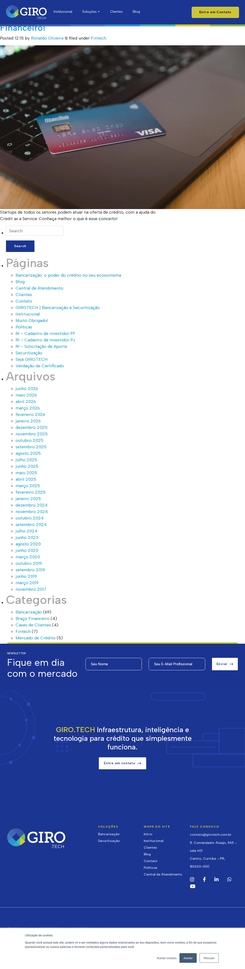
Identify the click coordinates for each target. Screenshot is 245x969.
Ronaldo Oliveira (47, 38)
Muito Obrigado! (32, 320)
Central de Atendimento (39, 288)
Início (148, 834)
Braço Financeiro (33, 618)
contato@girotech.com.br (210, 835)
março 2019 (27, 582)
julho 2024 (26, 531)
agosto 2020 (28, 544)
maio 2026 (26, 395)
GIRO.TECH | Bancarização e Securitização (58, 307)
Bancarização (29, 612)
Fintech (98, 38)
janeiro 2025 (28, 498)
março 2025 (28, 485)
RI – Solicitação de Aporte (41, 346)
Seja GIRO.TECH (32, 359)
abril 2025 (26, 479)
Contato (24, 301)
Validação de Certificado (40, 365)
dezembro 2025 (31, 427)
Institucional (28, 314)
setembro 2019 (30, 569)
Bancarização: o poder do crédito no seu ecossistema (68, 275)
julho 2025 (26, 459)
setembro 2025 (31, 446)
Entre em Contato (215, 12)
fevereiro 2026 (30, 414)
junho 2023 (27, 537)
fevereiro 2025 (30, 492)
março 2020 (28, 557)
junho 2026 (27, 388)
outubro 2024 (30, 518)
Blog (20, 281)
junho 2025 (27, 466)
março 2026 (28, 408)
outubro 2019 (29, 563)
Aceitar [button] (188, 958)
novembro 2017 (31, 589)
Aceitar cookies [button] (167, 958)
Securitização (29, 353)
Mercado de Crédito (36, 638)
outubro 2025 (29, 440)
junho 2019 (26, 576)
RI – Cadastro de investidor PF (46, 333)
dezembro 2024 (32, 505)
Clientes (24, 294)
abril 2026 (26, 401)
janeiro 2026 (28, 421)
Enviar (222, 664)
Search (20, 246)
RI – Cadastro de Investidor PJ (45, 340)
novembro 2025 (32, 434)
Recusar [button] (209, 958)
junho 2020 (27, 550)
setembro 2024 (31, 524)
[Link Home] (26, 12)
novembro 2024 (32, 511)
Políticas (24, 327)
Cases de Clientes (33, 625)
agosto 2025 (28, 453)
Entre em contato (119, 763)
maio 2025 (26, 472)
